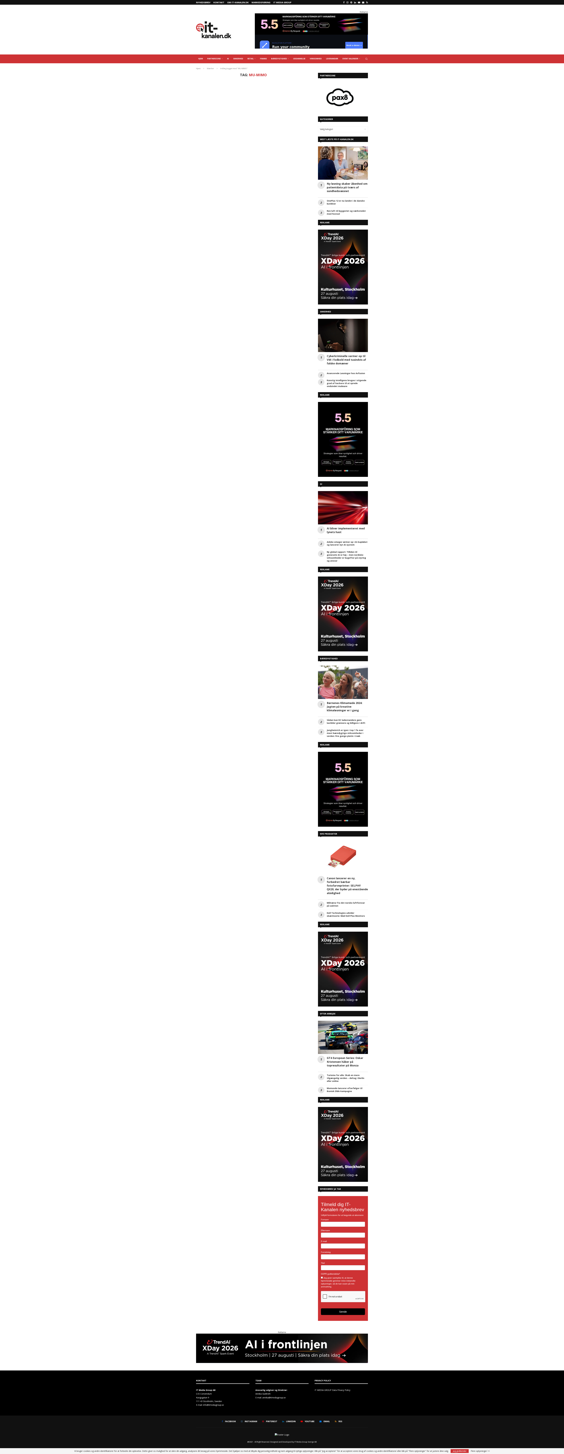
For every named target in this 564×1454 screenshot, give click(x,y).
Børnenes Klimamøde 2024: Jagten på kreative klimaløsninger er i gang (344, 706)
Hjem (198, 68)
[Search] (366, 59)
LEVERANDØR (332, 58)
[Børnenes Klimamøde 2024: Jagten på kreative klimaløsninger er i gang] (343, 682)
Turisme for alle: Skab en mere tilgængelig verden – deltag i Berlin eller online (345, 1078)
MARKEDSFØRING (261, 2)
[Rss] (367, 2)
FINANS (263, 58)
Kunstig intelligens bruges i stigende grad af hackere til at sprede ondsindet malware (346, 383)
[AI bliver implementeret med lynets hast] (343, 507)
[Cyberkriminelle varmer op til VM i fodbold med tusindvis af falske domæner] (343, 335)
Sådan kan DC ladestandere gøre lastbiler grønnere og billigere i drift (346, 721)
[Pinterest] (351, 2)
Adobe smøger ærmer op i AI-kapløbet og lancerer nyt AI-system (347, 543)
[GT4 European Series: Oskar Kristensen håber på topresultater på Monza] (343, 1037)
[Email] (363, 2)
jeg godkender (459, 1451)
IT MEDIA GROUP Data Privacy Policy (332, 1390)
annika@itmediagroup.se (274, 1397)
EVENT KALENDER (350, 58)
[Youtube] (359, 2)
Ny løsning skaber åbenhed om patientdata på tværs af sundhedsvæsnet (347, 187)
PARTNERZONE (214, 58)
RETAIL (250, 58)
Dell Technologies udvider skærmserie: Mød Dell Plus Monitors (346, 914)
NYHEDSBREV (203, 2)
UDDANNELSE (299, 58)
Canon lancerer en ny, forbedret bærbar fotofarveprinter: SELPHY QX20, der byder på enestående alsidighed (347, 885)
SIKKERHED (238, 58)
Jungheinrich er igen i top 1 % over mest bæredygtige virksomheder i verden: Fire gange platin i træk (345, 733)
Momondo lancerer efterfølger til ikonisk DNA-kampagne (344, 1090)
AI (228, 58)
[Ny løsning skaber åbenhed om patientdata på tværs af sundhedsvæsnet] (343, 163)
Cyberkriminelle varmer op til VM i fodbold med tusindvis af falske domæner (346, 359)
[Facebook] (344, 2)
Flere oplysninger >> (480, 1451)
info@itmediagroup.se (213, 1404)
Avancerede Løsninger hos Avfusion (346, 373)
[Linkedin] (355, 2)
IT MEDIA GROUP (282, 2)
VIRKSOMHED (316, 58)
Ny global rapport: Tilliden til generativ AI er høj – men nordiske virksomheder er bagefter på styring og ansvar (346, 556)
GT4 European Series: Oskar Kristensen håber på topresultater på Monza (345, 1061)
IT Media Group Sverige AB (305, 1442)
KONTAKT (218, 2)
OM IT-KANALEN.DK (238, 2)
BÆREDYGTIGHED (279, 58)
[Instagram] (347, 2)
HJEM (200, 58)
